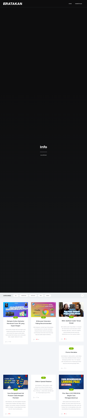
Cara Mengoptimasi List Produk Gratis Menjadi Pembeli (15, 395)
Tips (41, 295)
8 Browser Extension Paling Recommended (43, 322)
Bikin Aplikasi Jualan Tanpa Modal (71, 322)
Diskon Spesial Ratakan (43, 381)
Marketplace (78, 3)
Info (15, 317)
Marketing (23, 295)
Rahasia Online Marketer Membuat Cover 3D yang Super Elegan (15, 323)
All (16, 295)
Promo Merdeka (71, 352)
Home (70, 3)
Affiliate (33, 295)
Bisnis (47, 295)
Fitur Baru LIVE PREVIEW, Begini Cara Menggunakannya (71, 395)
